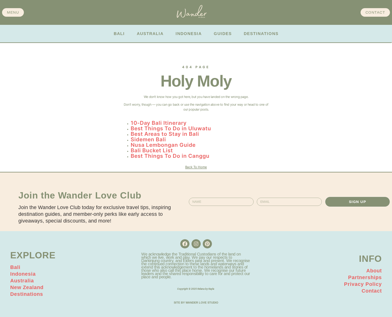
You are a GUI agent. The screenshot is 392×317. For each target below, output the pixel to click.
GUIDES (223, 33)
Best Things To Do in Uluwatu (171, 128)
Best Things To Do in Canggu (170, 156)
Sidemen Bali (148, 139)
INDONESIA (189, 33)
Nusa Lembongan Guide (163, 145)
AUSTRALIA (150, 33)
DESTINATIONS (261, 33)
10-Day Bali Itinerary (159, 123)
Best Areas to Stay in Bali (165, 134)
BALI (119, 33)
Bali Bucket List (152, 150)
